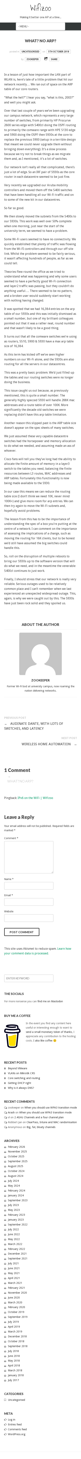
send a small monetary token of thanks (49, 1031)
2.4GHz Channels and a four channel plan (39, 1117)
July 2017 (13, 1380)
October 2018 (16, 1341)
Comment (11, 838)
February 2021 (16, 1287)
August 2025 (15, 1166)
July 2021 (13, 1263)
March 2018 (15, 1370)
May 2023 (14, 1209)
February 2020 (16, 1307)
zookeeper (33, 59)
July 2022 (13, 1229)
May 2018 (14, 1360)
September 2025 (18, 1161)
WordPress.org (16, 1434)
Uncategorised (30, 51)
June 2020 (14, 1297)
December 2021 (17, 1253)
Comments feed (17, 1429)
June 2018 (14, 1355)
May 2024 (14, 1185)
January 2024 (16, 1195)
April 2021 (14, 1278)
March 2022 (15, 1244)
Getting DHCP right (19, 1082)
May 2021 (14, 1273)
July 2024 (13, 1180)
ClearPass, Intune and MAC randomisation (52, 1122)
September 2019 (18, 1316)
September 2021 (18, 1258)
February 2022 (16, 1248)
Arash (11, 1112)
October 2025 (16, 1156)
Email (8, 895)
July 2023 (13, 1205)
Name (9, 879)
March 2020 (15, 1302)
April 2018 (14, 1365)
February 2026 (16, 1146)
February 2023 (16, 1214)
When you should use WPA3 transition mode (50, 1107)
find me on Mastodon (50, 1001)
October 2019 (16, 1312)
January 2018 (16, 1375)
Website (8, 911)
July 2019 (13, 1321)
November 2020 (17, 1292)
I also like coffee (42, 1040)
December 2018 (17, 1336)
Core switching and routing (24, 1078)
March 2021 (15, 1282)
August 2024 (15, 1175)
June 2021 (14, 1268)
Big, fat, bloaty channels (41, 1127)
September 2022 (18, 1224)
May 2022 (14, 1239)
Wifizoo (40, 8)
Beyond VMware (17, 1068)
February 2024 (16, 1190)
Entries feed (15, 1424)
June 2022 (14, 1234)
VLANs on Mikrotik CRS (21, 1073)
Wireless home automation (49, 744)
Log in (11, 1419)
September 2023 (18, 1200)
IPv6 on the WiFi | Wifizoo (35, 798)
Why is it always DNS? (21, 1087)
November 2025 (17, 1151)
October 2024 (16, 1171)
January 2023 (16, 1219)
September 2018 (18, 1346)
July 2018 (13, 1351)
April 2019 (14, 1326)
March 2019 (15, 1331)
